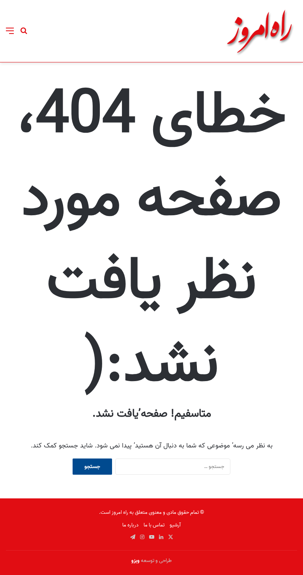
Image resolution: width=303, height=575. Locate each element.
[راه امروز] (259, 31)
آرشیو (175, 525)
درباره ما (130, 525)
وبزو (135, 560)
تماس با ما (154, 525)
